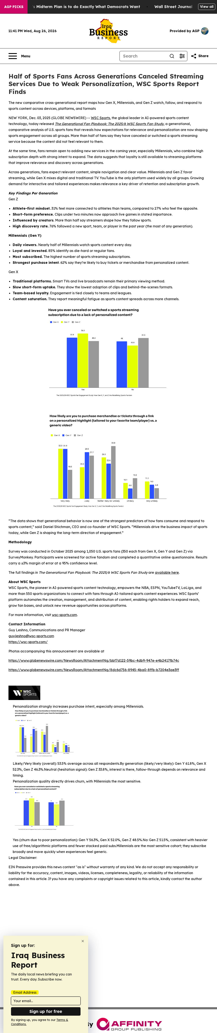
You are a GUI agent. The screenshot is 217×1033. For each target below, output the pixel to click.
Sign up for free (45, 1011)
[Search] (172, 56)
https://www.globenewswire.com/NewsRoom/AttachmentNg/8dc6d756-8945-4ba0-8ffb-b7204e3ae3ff (93, 670)
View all (206, 6)
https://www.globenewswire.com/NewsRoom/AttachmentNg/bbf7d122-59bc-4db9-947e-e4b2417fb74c (93, 660)
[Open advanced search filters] (182, 56)
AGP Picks (13, 7)
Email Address (24, 992)
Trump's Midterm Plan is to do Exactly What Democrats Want (80, 6)
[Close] (83, 941)
